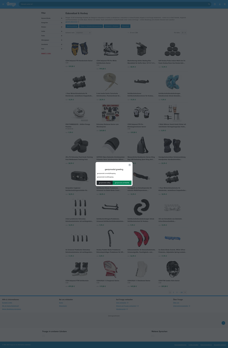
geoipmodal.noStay (105, 183)
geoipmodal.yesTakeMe (122, 183)
